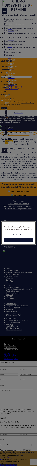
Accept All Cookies (18, 240)
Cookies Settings (18, 235)
